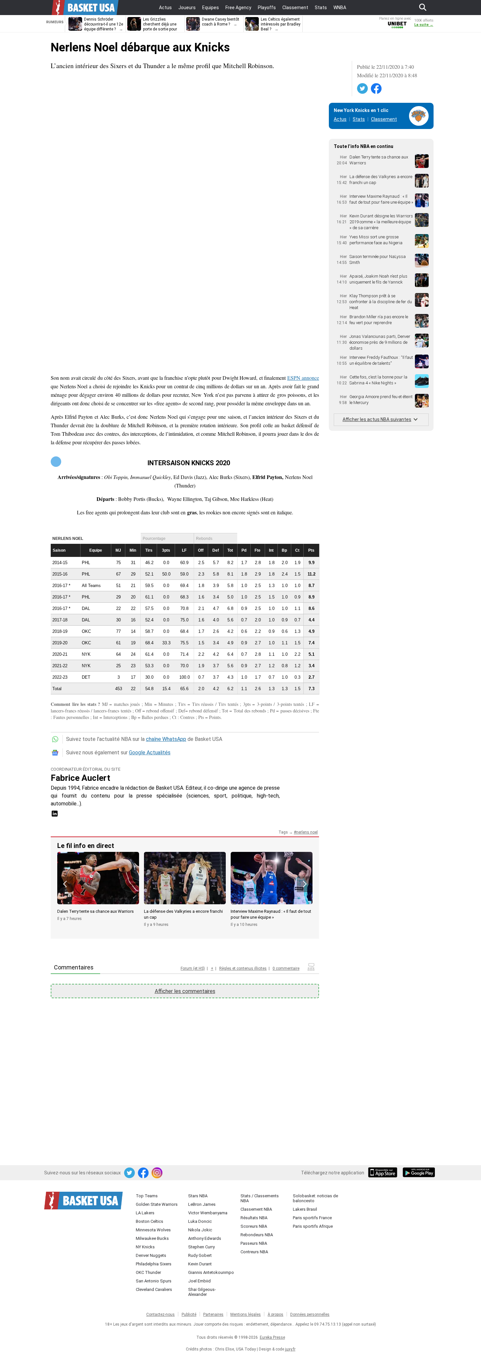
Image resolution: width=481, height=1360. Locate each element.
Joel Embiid (199, 1280)
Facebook (377, 89)
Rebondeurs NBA (256, 1234)
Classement (384, 119)
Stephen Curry (201, 1246)
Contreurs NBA (254, 1251)
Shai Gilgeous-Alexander (202, 1292)
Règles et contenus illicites (243, 968)
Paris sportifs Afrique (313, 1226)
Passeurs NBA (253, 1243)
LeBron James (202, 1204)
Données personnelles (310, 1314)
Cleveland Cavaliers (154, 1289)
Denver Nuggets (151, 1255)
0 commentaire (286, 968)
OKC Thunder (148, 1272)
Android (418, 1173)
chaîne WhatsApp (166, 739)
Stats (359, 119)
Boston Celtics (149, 1221)
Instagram (157, 1173)
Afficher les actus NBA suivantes (377, 419)
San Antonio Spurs (153, 1280)
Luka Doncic (200, 1221)
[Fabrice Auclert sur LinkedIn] (55, 816)
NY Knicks (145, 1246)
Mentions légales (245, 1314)
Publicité (189, 1314)
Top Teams (147, 1195)
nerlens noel (307, 832)
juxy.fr (290, 1349)
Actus (340, 119)
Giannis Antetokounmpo (211, 1272)
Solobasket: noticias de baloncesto (315, 1198)
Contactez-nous (160, 1314)
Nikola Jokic (200, 1229)
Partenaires (213, 1314)
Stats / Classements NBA (259, 1198)
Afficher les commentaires (185, 991)
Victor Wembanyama (207, 1212)
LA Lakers (145, 1212)
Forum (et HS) (193, 968)
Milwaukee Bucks (152, 1238)
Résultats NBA (253, 1217)
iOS (383, 1173)
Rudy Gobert (200, 1255)
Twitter (363, 89)
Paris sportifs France (312, 1217)
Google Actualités (149, 752)
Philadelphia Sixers (153, 1263)
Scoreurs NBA (253, 1226)
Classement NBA (256, 1209)
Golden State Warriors (157, 1204)
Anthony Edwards (204, 1238)
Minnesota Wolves (153, 1229)
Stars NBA (197, 1195)
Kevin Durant (200, 1263)
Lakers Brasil (305, 1209)
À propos (275, 1314)
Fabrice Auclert (80, 778)
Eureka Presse (272, 1337)
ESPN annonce (303, 377)
